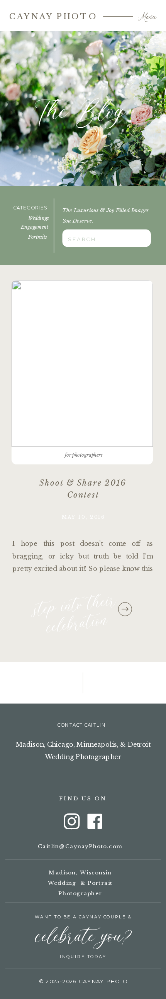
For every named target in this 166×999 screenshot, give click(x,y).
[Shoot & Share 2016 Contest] (82, 363)
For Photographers (83, 455)
